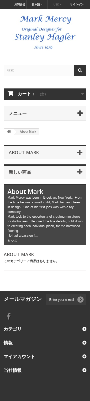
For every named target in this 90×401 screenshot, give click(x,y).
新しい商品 (20, 172)
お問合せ (19, 4)
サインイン (77, 4)
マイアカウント (19, 356)
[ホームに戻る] (9, 132)
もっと (12, 240)
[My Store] (45, 32)
